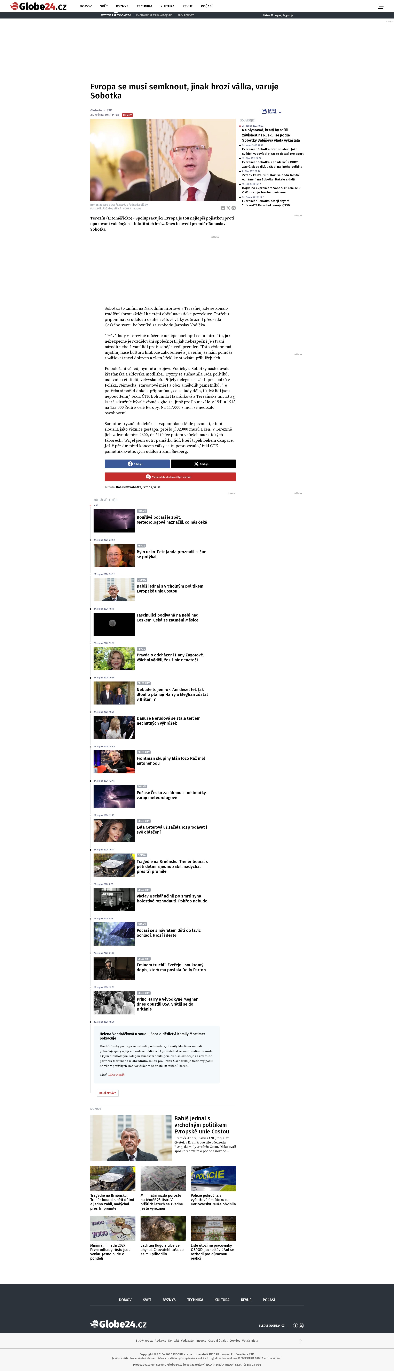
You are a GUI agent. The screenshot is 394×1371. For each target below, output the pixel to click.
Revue (188, 6)
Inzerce (201, 1340)
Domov (86, 6)
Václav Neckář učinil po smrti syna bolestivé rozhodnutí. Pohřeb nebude (172, 898)
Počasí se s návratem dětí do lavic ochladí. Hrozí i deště (169, 933)
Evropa (147, 487)
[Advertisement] (170, 269)
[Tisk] (233, 208)
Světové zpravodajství (116, 15)
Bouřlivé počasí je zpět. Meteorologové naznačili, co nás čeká (172, 520)
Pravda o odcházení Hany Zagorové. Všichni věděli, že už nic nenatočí (170, 657)
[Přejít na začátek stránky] (300, 1340)
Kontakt (173, 1340)
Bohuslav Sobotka (128, 487)
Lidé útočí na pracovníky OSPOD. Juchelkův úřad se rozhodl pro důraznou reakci (212, 1252)
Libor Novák (116, 1075)
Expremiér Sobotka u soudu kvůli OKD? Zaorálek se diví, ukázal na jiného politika (272, 164)
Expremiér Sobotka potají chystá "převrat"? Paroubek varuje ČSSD (266, 203)
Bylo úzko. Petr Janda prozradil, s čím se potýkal (171, 554)
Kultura (167, 6)
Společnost (186, 15)
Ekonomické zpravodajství (154, 15)
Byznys (122, 6)
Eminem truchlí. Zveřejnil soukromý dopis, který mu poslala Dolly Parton (171, 967)
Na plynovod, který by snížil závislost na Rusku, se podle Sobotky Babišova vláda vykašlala (271, 135)
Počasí (207, 6)
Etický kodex (144, 1340)
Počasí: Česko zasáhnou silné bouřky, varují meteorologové (171, 795)
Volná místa (250, 1340)
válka (156, 487)
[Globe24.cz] (38, 6)
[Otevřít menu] (380, 6)
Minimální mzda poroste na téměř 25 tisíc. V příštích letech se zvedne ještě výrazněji (162, 1202)
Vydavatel (187, 1340)
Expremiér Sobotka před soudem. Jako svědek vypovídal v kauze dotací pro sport (273, 151)
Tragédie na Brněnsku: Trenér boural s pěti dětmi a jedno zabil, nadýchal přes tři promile (172, 866)
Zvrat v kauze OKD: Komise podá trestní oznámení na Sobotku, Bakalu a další (271, 177)
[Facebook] (223, 208)
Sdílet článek (272, 111)
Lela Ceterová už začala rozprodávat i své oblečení (172, 830)
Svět (104, 6)
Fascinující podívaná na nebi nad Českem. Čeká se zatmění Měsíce (167, 618)
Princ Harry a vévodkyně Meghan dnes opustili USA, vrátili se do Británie (167, 1004)
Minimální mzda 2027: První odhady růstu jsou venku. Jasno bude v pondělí (110, 1252)
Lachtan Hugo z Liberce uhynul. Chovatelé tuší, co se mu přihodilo (162, 1249)
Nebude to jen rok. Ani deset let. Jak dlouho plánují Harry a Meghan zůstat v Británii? (172, 694)
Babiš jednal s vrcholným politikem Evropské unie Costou (170, 589)
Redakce (160, 1340)
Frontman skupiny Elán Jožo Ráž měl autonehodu (171, 761)
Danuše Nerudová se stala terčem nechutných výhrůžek (168, 721)
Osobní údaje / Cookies (224, 1340)
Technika (144, 6)
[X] (228, 208)
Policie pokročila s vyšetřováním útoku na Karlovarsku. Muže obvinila (213, 1199)
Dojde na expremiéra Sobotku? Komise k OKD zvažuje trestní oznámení (271, 190)
